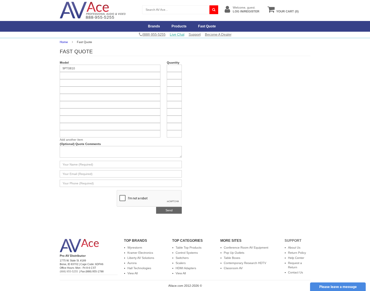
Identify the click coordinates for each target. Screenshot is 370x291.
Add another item (71, 139)
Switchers (182, 258)
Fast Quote (207, 26)
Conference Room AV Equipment (246, 247)
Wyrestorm (134, 247)
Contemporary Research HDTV (245, 263)
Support (195, 34)
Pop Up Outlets (234, 252)
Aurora (132, 263)
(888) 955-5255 (69, 271)
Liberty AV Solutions (140, 258)
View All (132, 273)
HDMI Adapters (186, 268)
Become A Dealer (218, 34)
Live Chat (177, 34)
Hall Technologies (139, 268)
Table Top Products (188, 247)
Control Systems (187, 252)
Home (64, 42)
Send (169, 210)
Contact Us (295, 272)
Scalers (181, 263)
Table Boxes (232, 258)
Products (179, 26)
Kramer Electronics (140, 252)
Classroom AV (233, 268)
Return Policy (297, 252)
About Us (294, 247)
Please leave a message (338, 287)
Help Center (296, 258)
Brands (154, 26)
